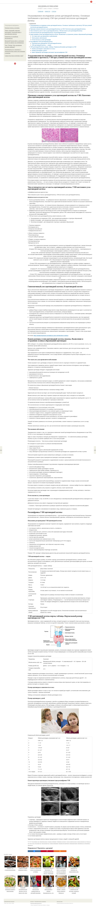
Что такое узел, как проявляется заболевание (44, 36)
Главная (40, 11)
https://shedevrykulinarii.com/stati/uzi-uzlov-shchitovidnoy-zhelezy (51, 335)
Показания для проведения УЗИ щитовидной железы (47, 43)
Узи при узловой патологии (72, 841)
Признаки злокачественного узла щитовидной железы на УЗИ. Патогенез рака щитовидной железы (58, 29)
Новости (47, 11)
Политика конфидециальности (36, 903)
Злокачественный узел (81, 841)
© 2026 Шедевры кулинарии (9, 901)
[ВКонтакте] (34, 851)
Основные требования (52, 841)
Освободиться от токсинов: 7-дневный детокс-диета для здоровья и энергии (15, 51)
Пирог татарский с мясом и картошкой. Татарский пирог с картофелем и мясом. (13, 32)
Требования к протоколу (61, 841)
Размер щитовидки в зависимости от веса (43, 49)
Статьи (54, 11)
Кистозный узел (38, 843)
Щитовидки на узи (81, 843)
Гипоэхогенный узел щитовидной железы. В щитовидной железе (48, 32)
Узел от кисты (32, 843)
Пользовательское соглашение (40, 901)
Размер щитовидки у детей (39, 50)
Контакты (32, 901)
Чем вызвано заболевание (39, 38)
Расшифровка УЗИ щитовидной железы (41, 41)
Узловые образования (54, 843)
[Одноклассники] (60, 851)
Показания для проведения (64, 843)
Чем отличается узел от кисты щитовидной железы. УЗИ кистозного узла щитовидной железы (56, 31)
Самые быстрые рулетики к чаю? (14, 55)
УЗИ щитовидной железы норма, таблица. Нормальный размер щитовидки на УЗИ (53, 47)
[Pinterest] (47, 851)
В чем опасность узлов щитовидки (41, 40)
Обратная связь (59, 901)
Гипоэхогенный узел (45, 843)
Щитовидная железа (43, 841)
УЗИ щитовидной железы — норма (41, 45)
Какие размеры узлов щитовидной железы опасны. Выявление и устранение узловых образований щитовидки (61, 34)
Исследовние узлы (35, 841)
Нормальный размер (73, 843)
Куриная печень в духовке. (12, 28)
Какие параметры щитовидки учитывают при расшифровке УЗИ (49, 52)
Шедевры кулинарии (48, 6)
